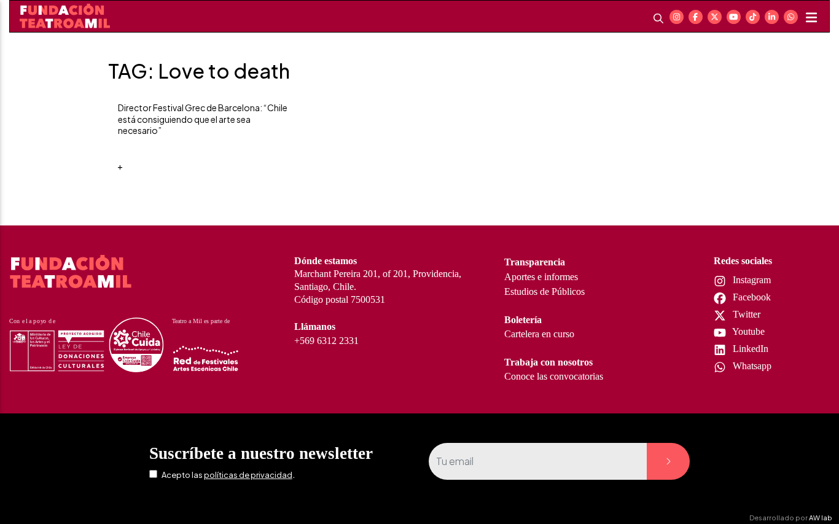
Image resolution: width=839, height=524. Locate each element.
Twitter (745, 314)
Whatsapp (750, 366)
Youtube (747, 331)
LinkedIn (749, 348)
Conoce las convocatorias (553, 376)
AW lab (820, 517)
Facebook (750, 297)
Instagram (750, 280)
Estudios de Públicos (544, 291)
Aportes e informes (541, 277)
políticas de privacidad (248, 475)
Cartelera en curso (539, 334)
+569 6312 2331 (326, 340)
